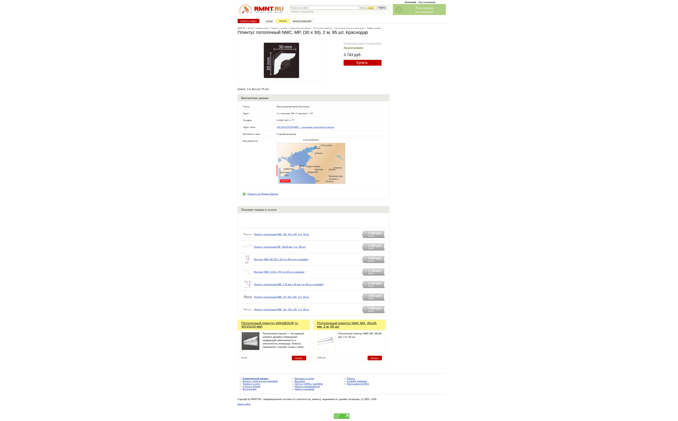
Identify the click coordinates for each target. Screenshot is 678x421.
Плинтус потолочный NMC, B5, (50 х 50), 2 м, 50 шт (281, 234)
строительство (259, 12)
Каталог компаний (302, 21)
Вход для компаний (427, 2)
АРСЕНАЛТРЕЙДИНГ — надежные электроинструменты (305, 127)
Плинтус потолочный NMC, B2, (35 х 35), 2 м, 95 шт (281, 309)
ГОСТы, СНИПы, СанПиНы (309, 384)
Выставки (300, 381)
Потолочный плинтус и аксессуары (362, 43)
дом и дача (279, 12)
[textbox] (333, 8)
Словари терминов (357, 381)
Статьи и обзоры (251, 386)
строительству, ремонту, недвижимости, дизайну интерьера (327, 399)
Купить (362, 63)
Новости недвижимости (307, 386)
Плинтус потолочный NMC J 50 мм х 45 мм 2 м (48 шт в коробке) (288, 284)
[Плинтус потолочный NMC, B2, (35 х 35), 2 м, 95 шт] (247, 314)
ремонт (270, 12)
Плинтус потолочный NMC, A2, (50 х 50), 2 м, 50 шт (281, 297)
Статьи (269, 21)
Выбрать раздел (248, 21)
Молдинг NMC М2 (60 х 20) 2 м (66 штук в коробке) (281, 259)
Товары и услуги (251, 384)
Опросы (351, 378)
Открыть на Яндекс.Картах (262, 194)
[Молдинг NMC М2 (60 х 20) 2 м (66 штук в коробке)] (247, 264)
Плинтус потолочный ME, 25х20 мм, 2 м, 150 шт (280, 247)
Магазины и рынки (304, 378)
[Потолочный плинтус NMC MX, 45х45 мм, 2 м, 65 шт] (326, 349)
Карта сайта (243, 404)
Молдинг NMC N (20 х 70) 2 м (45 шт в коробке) (279, 272)
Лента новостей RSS (358, 384)
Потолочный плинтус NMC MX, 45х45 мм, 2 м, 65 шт (347, 324)
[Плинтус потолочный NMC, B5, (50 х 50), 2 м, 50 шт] (247, 238)
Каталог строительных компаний (260, 381)
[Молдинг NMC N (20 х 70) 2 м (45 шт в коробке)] (247, 276)
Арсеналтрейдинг (353, 47)
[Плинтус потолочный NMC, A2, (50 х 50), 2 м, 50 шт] (247, 301)
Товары (283, 21)
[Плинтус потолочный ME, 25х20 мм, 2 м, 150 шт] (247, 251)
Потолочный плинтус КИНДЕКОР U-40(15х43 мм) (270, 324)
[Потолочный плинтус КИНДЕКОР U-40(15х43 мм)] (251, 349)
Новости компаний (304, 389)
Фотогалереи (249, 389)
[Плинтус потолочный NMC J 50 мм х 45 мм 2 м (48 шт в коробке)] (247, 289)
